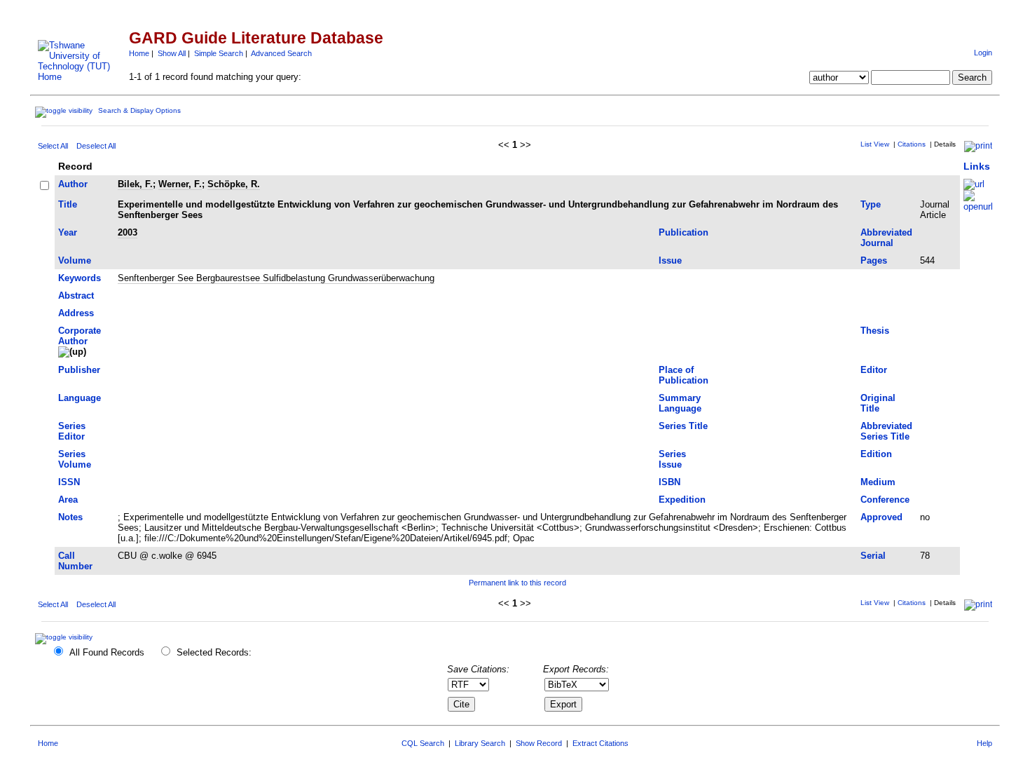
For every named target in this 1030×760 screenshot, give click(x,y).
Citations (912, 144)
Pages (873, 260)
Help (984, 743)
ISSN (69, 482)
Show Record (539, 743)
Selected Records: (214, 652)
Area (68, 499)
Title (67, 204)
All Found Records (106, 652)
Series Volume (74, 459)
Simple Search (218, 53)
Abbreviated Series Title (886, 431)
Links (976, 166)
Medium (877, 482)
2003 (127, 232)
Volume (74, 260)
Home (139, 53)
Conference (884, 499)
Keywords (79, 278)
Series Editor (71, 431)
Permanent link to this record (517, 582)
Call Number (75, 560)
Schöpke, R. (233, 184)
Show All (172, 53)
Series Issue (672, 459)
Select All (53, 146)
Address (76, 313)
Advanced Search (281, 53)
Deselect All (96, 146)
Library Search (480, 743)
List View (874, 144)
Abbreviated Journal (886, 237)
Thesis (874, 330)
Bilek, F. (135, 184)
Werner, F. (180, 184)
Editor (873, 370)
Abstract (76, 295)
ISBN (669, 482)
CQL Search (422, 743)
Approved (881, 517)
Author (73, 184)
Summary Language (680, 403)
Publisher (79, 370)
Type (870, 204)
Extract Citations (600, 743)
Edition (876, 454)
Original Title (877, 403)
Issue (670, 260)
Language (79, 398)
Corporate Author (79, 335)
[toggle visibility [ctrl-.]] (65, 637)
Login (983, 52)
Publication (683, 232)
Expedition (682, 499)
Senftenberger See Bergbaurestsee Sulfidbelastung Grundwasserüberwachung (276, 278)
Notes (70, 517)
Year (67, 232)
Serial (873, 555)
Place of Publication (683, 375)
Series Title (683, 426)
